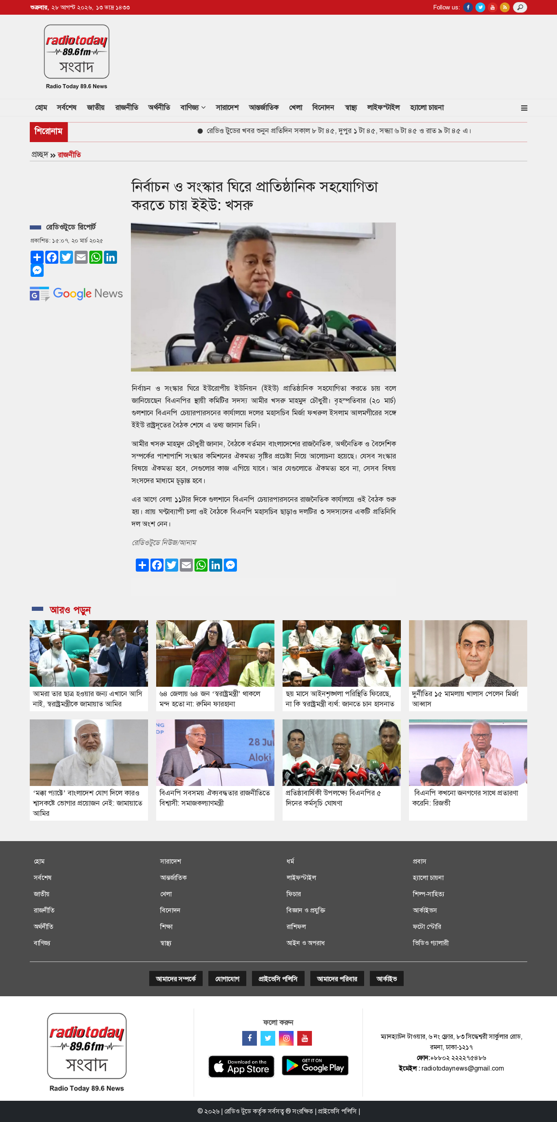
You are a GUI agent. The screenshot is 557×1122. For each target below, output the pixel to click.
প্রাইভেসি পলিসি (278, 979)
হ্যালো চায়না (427, 107)
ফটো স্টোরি (427, 926)
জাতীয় (96, 107)
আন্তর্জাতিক (263, 107)
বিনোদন (323, 107)
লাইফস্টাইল (383, 107)
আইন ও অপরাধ (306, 943)
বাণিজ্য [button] (191, 107)
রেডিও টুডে (237, 1111)
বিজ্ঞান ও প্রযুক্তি (306, 910)
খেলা (295, 107)
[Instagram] (286, 1038)
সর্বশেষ (67, 107)
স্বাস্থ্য (351, 107)
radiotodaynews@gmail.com (463, 1068)
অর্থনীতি (159, 107)
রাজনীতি (126, 107)
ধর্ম (290, 861)
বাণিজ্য (42, 943)
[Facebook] (249, 1038)
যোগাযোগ (227, 979)
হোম (43, 107)
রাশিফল (296, 926)
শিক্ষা (166, 926)
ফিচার (294, 894)
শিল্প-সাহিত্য (428, 894)
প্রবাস (420, 861)
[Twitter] (268, 1038)
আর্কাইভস (425, 910)
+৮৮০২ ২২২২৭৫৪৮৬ (458, 1057)
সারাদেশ (227, 107)
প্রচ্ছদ (40, 154)
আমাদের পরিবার (337, 979)
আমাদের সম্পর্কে (176, 979)
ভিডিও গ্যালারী (431, 943)
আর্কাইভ (387, 979)
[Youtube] (304, 1038)
